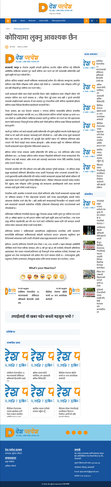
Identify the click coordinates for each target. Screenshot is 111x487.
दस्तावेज (41, 25)
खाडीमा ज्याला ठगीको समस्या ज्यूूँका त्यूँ (41, 410)
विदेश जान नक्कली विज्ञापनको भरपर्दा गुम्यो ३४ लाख (101, 279)
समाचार (22, 20)
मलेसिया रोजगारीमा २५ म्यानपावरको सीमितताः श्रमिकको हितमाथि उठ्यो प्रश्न (16, 377)
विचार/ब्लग (32, 20)
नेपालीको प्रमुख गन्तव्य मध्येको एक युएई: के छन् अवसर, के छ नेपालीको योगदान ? (101, 212)
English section (29, 25)
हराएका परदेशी (43, 20)
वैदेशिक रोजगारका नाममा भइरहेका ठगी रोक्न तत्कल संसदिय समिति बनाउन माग (15, 413)
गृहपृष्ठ (14, 20)
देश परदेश (12, 47)
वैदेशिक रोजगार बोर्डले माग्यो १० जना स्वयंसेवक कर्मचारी (68, 375)
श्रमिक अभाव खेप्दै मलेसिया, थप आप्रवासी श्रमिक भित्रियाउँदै (41, 375)
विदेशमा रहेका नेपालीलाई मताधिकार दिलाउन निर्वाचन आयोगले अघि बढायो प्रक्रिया (68, 413)
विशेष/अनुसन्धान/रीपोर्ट (58, 20)
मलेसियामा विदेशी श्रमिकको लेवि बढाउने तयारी (101, 233)
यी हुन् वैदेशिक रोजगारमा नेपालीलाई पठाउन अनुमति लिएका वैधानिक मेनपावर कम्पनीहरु (101, 255)
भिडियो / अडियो (16, 25)
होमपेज (8, 29)
